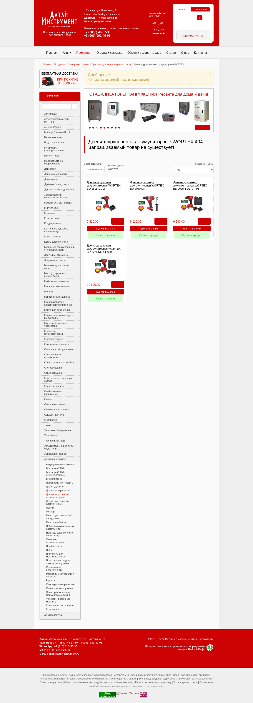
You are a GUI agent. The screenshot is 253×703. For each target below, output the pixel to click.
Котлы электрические (56, 241)
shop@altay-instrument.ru (106, 14)
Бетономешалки (53, 137)
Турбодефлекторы (54, 440)
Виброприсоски (54, 478)
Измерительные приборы (58, 202)
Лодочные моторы (54, 260)
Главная (47, 64)
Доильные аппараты (55, 174)
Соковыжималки (53, 373)
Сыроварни (50, 420)
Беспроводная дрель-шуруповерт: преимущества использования (175, 678)
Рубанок (50, 580)
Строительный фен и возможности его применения (142, 675)
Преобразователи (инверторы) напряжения (58, 303)
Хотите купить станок (185, 682)
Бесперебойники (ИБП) (57, 132)
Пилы (49, 550)
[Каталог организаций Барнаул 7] (107, 693)
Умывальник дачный (55, 453)
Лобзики (50, 507)
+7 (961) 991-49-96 (97, 35)
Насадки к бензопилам (57, 286)
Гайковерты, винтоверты (59, 482)
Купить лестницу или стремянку (153, 682)
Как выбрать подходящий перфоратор (90, 675)
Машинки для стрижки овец (56, 266)
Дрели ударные (55, 486)
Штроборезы (53, 609)
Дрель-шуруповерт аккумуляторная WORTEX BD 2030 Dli (147, 185)
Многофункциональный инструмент (59, 517)
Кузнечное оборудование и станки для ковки (59, 248)
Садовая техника (53, 339)
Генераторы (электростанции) (54, 149)
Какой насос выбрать (55, 675)
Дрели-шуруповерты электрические (57, 502)
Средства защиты (54, 386)
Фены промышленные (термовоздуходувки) (58, 593)
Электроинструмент (78, 64)
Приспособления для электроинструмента (58, 562)
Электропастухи (53, 615)
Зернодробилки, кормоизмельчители (55, 196)
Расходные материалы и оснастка (60, 575)
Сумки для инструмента (59, 588)
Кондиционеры (52, 223)
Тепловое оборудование (57, 430)
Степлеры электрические (60, 584)
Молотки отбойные (56, 522)
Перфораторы (54, 546)
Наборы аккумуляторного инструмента (60, 527)
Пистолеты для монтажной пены (55, 555)
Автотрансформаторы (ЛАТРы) (56, 120)
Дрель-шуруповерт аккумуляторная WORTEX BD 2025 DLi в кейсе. (104, 248)
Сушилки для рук (54, 414)
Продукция (60, 64)
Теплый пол (50, 435)
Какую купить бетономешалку (116, 682)
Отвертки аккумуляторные (55, 541)
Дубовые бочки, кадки (56, 184)
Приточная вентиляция (57, 310)
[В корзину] (117, 221)
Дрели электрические (58, 490)
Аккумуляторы (52, 127)
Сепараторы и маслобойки (59, 362)
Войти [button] (182, 10)
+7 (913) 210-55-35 (107, 17)
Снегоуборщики (53, 367)
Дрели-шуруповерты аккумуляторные (112, 64)
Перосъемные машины (57, 296)
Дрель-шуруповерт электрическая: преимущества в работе (103, 678)
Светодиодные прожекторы (52, 356)
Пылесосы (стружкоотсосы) (53, 332)
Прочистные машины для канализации (58, 316)
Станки (48, 399)
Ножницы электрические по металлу (60, 534)
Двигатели (50, 168)
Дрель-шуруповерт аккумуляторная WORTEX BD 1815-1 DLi (104, 185)
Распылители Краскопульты (54, 568)
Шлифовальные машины (60, 605)
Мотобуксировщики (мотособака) (55, 274)
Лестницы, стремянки (56, 255)
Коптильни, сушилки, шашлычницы (56, 230)
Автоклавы (50, 113)
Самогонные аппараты (56, 344)
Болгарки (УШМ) (55, 468)
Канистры (49, 213)
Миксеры (51, 511)
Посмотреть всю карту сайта (148, 686)
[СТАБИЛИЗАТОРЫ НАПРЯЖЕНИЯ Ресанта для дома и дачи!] (149, 107)
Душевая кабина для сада (59, 189)
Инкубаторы (51, 207)
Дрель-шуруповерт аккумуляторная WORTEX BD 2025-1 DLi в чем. (190, 185)
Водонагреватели (54, 142)
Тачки (47, 425)
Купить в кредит (105, 235)
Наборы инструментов (56, 281)
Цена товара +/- (94, 169)
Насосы (48, 291)
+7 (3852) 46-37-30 (97, 32)
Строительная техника (56, 409)
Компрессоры (51, 218)
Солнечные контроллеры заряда (58, 379)
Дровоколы (50, 179)
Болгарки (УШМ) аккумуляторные (55, 473)
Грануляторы (51, 155)
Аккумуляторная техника (60, 464)
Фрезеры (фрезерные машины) (58, 600)
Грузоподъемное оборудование (53, 162)
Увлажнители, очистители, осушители (59, 447)
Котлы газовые (52, 236)
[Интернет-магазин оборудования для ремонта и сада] (59, 19)
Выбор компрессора (51, 682)
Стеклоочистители (54, 404)
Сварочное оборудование (58, 349)
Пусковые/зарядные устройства (55, 324)
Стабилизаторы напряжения (52, 392)
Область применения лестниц (81, 682)
